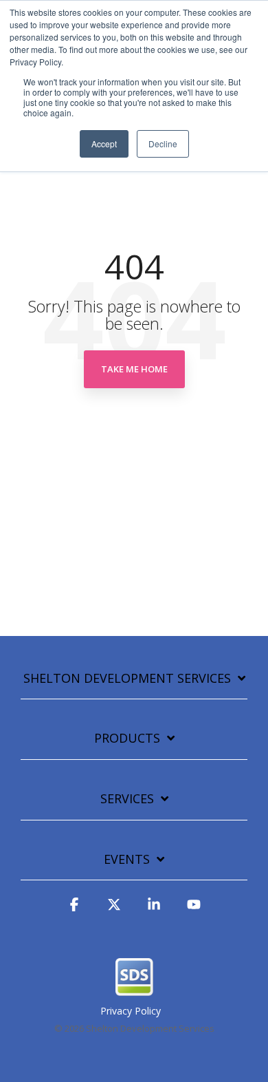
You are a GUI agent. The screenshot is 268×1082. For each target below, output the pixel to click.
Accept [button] (104, 143)
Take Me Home (134, 369)
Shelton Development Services (127, 678)
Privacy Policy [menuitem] (130, 1010)
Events (127, 859)
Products (127, 738)
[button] (74, 910)
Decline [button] (162, 143)
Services (127, 799)
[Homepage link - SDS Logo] (134, 989)
